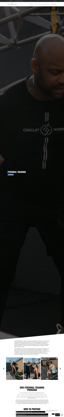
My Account (31, 4)
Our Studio (43, 4)
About (39, 4)
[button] (4, 368)
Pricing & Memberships (53, 4)
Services (36, 4)
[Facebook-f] (54, 1)
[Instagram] (56, 1)
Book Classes (47, 4)
